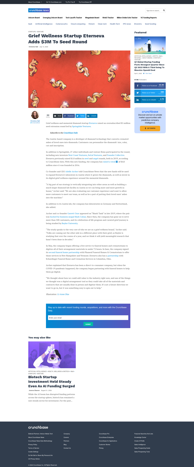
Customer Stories (104, 444)
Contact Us (67, 448)
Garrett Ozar (73, 213)
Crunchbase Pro (104, 434)
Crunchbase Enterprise (106, 437)
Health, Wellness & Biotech (59, 371)
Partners (66, 441)
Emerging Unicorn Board (52, 18)
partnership (113, 255)
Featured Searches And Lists (143, 434)
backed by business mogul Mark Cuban (68, 216)
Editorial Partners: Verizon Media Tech (40, 434)
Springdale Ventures (81, 126)
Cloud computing (78, 24)
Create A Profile (139, 441)
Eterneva (93, 123)
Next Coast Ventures (77, 155)
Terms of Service (33, 448)
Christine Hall (33, 47)
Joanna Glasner (34, 390)
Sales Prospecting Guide (142, 448)
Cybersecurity (62, 24)
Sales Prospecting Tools (142, 452)
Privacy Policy (32, 444)
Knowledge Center (140, 437)
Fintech (92, 24)
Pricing (101, 448)
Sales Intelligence (140, 444)
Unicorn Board (34, 18)
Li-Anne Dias (63, 294)
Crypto (155, 56)
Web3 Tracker (108, 18)
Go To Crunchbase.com (54, 2)
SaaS (30, 24)
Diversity (138, 24)
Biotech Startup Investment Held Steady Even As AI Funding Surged (51, 381)
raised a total (109, 161)
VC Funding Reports (149, 18)
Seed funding (150, 24)
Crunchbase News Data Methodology (40, 441)
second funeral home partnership (64, 252)
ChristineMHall (36, 123)
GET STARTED (151, 128)
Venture (40, 32)
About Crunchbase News (36, 437)
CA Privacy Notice (34, 459)
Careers (66, 437)
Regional (137, 58)
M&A (72, 371)
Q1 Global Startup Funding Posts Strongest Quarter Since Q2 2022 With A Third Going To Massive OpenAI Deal (149, 66)
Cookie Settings (33, 452)
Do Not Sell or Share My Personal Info (40, 455)
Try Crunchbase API (85, 2)
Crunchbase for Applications (108, 441)
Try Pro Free (70, 2)
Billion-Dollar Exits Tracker (127, 18)
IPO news (127, 24)
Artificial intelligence (44, 24)
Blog (65, 444)
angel (95, 158)
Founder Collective (115, 155)
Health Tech (115, 24)
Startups (32, 32)
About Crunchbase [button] (34, 2)
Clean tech (102, 24)
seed (86, 158)
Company (67, 434)
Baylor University (69, 223)
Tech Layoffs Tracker (74, 18)
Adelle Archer (71, 171)
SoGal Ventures (95, 155)
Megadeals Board (92, 18)
